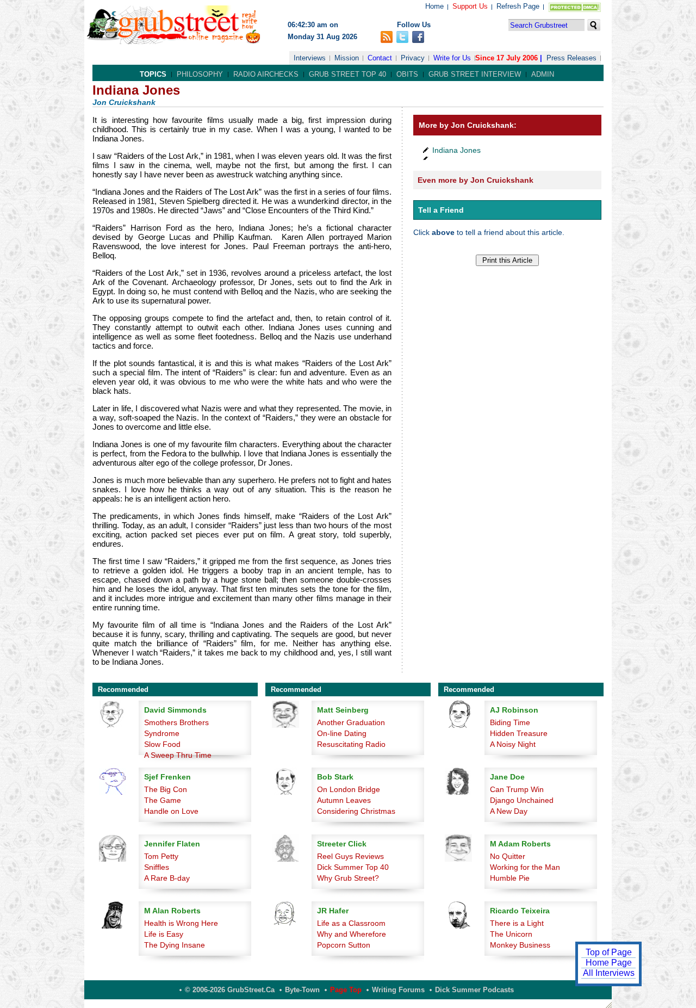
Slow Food (162, 744)
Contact (380, 58)
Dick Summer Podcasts (474, 990)
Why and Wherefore (351, 934)
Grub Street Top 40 (347, 74)
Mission (346, 58)
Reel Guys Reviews (350, 856)
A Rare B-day (167, 878)
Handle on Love (171, 811)
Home (434, 6)
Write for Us (452, 58)
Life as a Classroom (351, 923)
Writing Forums (398, 990)
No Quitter (507, 856)
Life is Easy (163, 934)
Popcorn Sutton (343, 945)
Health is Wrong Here (181, 923)
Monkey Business (520, 945)
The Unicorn (511, 934)
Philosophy (200, 74)
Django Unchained (522, 800)
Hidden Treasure (519, 733)
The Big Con (165, 789)
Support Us (470, 6)
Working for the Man (525, 867)
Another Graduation (351, 722)
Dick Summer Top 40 (353, 867)
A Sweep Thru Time (178, 755)
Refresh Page (517, 6)
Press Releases (571, 58)
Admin (542, 74)
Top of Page (609, 952)
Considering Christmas (356, 811)
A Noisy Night (513, 744)
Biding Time (510, 722)
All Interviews (609, 973)
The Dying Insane (174, 945)
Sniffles (156, 867)
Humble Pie (510, 878)
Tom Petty (161, 856)
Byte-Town (302, 990)
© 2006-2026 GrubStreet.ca (230, 990)
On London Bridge (348, 789)
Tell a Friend (441, 210)
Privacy (413, 58)
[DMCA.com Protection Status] (572, 9)
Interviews (310, 58)
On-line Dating (341, 733)
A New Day (508, 811)
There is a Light (517, 923)
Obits (407, 74)
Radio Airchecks (266, 74)
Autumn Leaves (344, 800)
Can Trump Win (517, 789)
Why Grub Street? (348, 878)
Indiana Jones (456, 150)
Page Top (346, 990)
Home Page (609, 962)
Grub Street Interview (474, 74)
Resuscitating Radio (351, 744)
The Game (162, 800)
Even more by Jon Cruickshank (475, 180)
